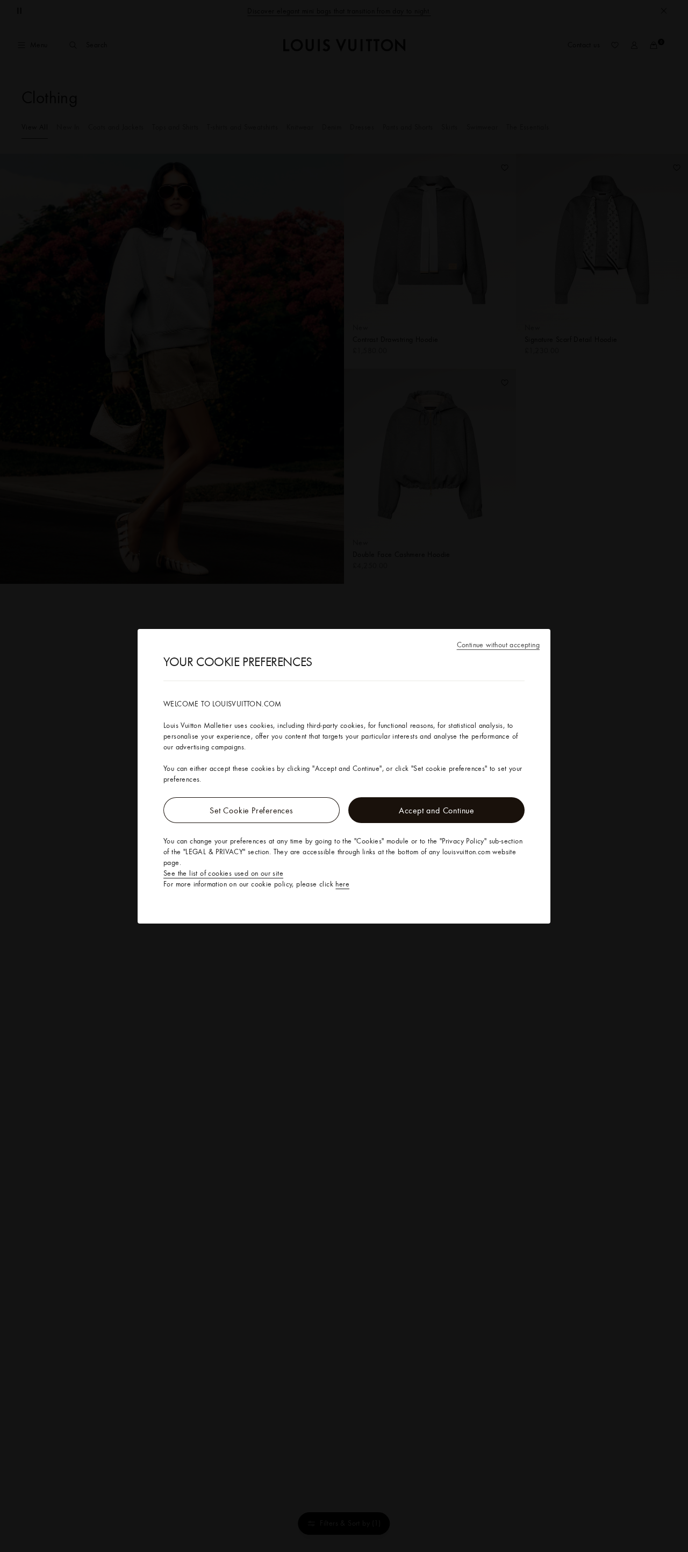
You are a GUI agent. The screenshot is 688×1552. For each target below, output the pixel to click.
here (342, 884)
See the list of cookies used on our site (223, 873)
